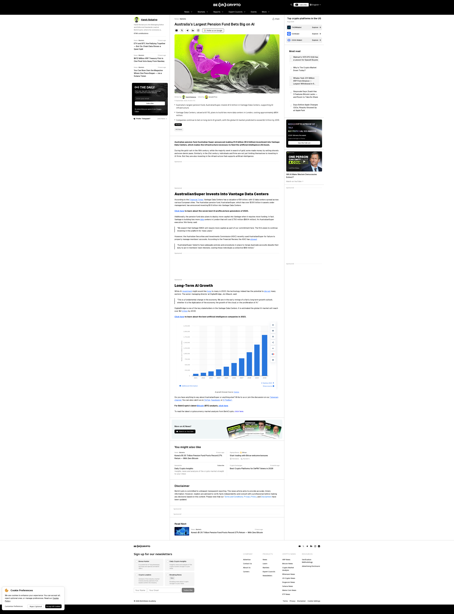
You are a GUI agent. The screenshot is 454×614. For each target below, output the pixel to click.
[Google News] (319, 546)
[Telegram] (187, 30)
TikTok (207, 400)
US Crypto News (288, 578)
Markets (183, 19)
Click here (179, 211)
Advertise (247, 559)
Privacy (292, 601)
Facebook (215, 400)
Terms (285, 601)
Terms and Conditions (233, 496)
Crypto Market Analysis (288, 568)
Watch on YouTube (293, 181)
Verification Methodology (307, 560)
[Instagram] (198, 30)
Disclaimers (266, 496)
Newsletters (267, 575)
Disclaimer (301, 601)
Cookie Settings (314, 601)
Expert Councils (269, 571)
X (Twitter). (227, 400)
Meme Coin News (289, 590)
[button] (148, 565)
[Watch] (304, 161)
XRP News (286, 559)
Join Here (161, 119)
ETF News (286, 594)
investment (187, 291)
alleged (253, 239)
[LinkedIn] (193, 30)
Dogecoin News (288, 582)
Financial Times (196, 199)
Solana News (287, 586)
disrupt (267, 291)
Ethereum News (288, 574)
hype (209, 291)
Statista (236, 392)
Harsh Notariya (191, 97)
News (177, 19)
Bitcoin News (287, 563)
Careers (246, 571)
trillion (185, 311)
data (202, 219)
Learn (265, 563)
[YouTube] (177, 30)
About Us (246, 567)
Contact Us (247, 563)
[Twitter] (182, 30)
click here (239, 411)
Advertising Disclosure (311, 566)
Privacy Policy (250, 496)
